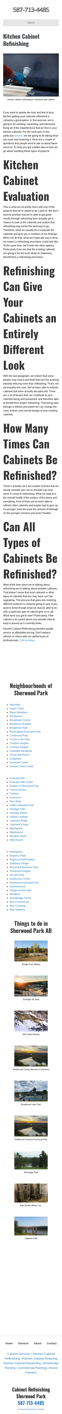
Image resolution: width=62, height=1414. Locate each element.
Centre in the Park (20, 739)
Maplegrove (16, 828)
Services (23, 1343)
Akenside (15, 704)
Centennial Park (19, 735)
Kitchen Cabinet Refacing (39, 1358)
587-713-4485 (31, 1402)
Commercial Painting (32, 1368)
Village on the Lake (20, 890)
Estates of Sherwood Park (24, 786)
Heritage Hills (17, 809)
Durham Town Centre (22, 766)
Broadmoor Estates (20, 724)
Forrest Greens (18, 789)
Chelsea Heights (19, 747)
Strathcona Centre (20, 878)
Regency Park (18, 855)
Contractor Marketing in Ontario (31, 1409)
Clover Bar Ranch (20, 754)
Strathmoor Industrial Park (24, 882)
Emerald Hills (17, 778)
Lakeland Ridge (19, 820)
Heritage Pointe (18, 813)
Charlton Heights (19, 743)
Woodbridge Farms (20, 898)
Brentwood (16, 716)
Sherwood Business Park (24, 867)
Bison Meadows (19, 712)
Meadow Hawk (18, 836)
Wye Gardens (17, 909)
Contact (51, 1343)
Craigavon (15, 758)
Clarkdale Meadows (21, 751)
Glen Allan (15, 801)
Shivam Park (17, 875)
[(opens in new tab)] (31, 950)
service (18, 135)
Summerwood (17, 886)
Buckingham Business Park (25, 731)
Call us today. (27, 640)
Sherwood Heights (20, 871)
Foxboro (14, 793)
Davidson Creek (19, 762)
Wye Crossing (17, 905)
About (37, 1343)
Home (9, 1343)
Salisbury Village (19, 863)
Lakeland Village (19, 824)
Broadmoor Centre (20, 720)
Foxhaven (15, 797)
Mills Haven (16, 840)
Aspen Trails (17, 708)
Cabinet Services (19, 1354)
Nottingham (16, 851)
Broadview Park (19, 727)
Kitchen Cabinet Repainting (22, 1363)
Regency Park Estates (22, 859)
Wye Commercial (19, 902)
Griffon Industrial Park (22, 805)
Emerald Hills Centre (21, 782)
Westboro (15, 894)
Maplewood (16, 832)
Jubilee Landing (19, 816)
